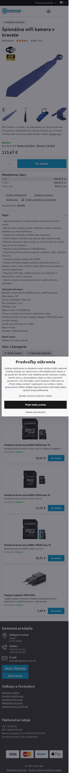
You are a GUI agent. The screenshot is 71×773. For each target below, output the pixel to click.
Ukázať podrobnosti (36, 412)
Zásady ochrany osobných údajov (35, 395)
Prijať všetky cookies (35, 404)
